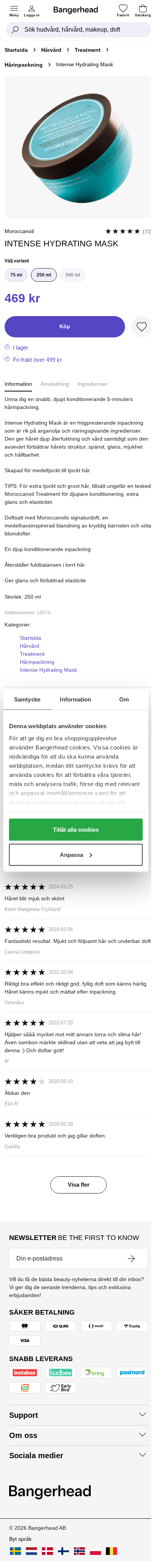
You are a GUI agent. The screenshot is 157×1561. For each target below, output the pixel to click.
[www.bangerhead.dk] (47, 1551)
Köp (64, 326)
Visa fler (79, 1184)
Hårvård (51, 50)
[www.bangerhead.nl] (31, 1551)
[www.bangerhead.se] (15, 1551)
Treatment (88, 50)
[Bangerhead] (79, 10)
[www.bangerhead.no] (79, 1551)
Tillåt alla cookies (76, 829)
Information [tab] (75, 699)
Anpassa (71, 854)
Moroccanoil (19, 231)
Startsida (16, 50)
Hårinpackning (24, 65)
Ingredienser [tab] (92, 384)
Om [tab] (124, 699)
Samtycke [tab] (27, 699)
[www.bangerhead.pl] (95, 1551)
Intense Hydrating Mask (48, 670)
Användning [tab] (54, 384)
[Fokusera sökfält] (15, 30)
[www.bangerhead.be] (111, 1551)
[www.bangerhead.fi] (63, 1551)
